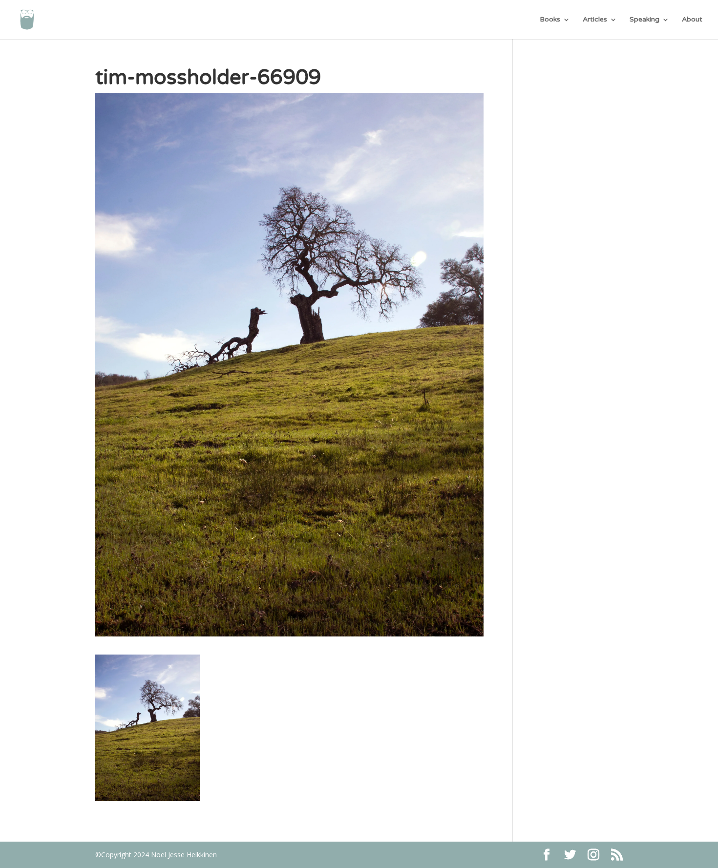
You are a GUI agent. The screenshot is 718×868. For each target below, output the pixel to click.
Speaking (644, 19)
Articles (595, 19)
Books (550, 19)
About (692, 19)
